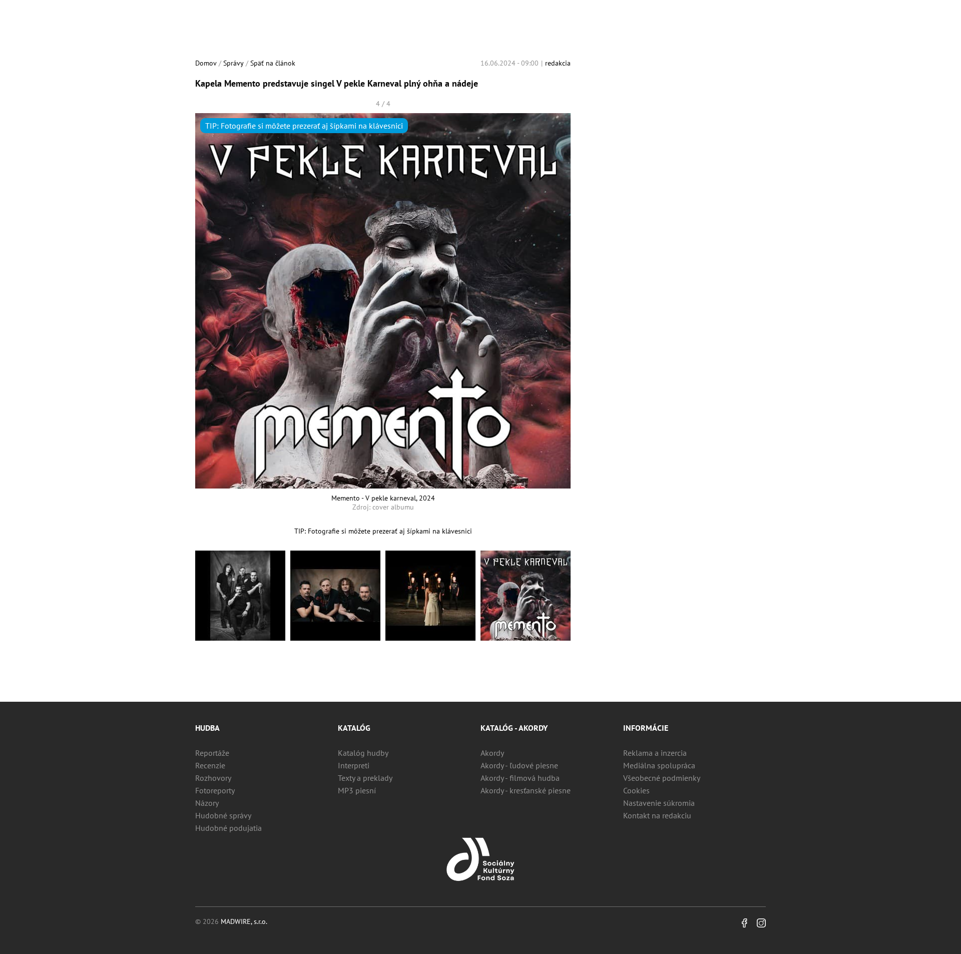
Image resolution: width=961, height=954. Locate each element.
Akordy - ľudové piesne (519, 765)
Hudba (207, 728)
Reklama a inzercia (655, 753)
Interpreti (353, 765)
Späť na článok (272, 63)
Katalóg (354, 728)
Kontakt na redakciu (657, 815)
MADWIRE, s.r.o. (244, 921)
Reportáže (212, 753)
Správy (233, 63)
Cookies (636, 790)
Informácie (645, 728)
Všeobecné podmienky (661, 778)
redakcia (558, 63)
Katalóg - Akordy (514, 728)
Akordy (492, 753)
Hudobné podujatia (228, 828)
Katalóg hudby (363, 753)
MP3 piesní (357, 790)
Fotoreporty (215, 790)
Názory (207, 803)
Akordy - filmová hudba (520, 778)
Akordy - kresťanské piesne (525, 790)
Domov (206, 63)
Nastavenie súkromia (659, 803)
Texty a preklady (365, 778)
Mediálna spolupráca (659, 765)
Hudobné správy (223, 815)
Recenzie (210, 765)
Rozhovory (213, 778)
